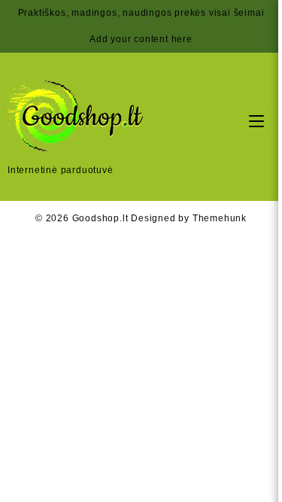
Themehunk (220, 218)
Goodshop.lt (100, 218)
